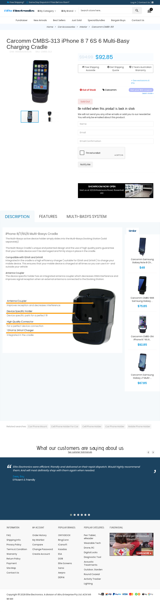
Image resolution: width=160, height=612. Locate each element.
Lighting (88, 583)
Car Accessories (66, 26)
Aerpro (61, 572)
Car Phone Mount (37, 426)
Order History (39, 535)
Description (17, 216)
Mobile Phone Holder (139, 426)
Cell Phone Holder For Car (64, 426)
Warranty (12, 554)
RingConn (63, 539)
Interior (83, 26)
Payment (12, 563)
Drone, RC (89, 547)
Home (50, 26)
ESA (60, 554)
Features (48, 216)
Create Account (41, 554)
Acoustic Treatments (90, 563)
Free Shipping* (16, 2)
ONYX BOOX (64, 535)
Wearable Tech (92, 543)
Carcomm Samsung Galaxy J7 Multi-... (142, 376)
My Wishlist (38, 539)
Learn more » (147, 93)
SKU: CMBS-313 (43, 51)
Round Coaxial (92, 574)
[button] (70, 62)
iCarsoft (62, 544)
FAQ (9, 535)
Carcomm (109, 89)
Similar (132, 231)
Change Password (42, 549)
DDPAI (61, 577)
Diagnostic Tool (92, 557)
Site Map (11, 568)
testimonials (86, 451)
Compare (37, 544)
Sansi (61, 568)
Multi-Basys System (87, 216)
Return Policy (13, 558)
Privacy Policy (14, 544)
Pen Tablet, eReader (90, 537)
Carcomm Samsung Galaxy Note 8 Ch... (142, 261)
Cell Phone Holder (91, 426)
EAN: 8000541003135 (21, 51)
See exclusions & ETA (140, 81)
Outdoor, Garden (93, 569)
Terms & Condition (17, 549)
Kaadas (62, 549)
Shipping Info (14, 539)
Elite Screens (65, 563)
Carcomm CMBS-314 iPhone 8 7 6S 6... (142, 338)
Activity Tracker (92, 578)
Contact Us (144, 2)
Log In (133, 2)
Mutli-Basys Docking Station (85, 238)
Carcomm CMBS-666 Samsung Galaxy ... (142, 299)
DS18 (60, 558)
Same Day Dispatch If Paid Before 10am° (48, 2)
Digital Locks (91, 552)
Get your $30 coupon (141, 89)
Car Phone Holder (114, 426)
